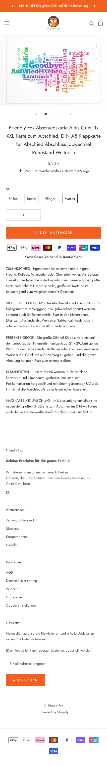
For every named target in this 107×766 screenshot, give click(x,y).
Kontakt (11, 544)
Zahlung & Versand (20, 520)
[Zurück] (36, 114)
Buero (31, 198)
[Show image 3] (56, 114)
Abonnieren (25, 680)
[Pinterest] (7, 492)
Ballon (13, 198)
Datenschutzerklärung (21, 580)
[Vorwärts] (70, 114)
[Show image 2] (51, 114)
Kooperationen (17, 536)
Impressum (14, 597)
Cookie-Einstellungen (21, 605)
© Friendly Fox (53, 705)
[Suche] (91, 23)
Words (70, 198)
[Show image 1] (46, 114)
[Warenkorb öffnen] (100, 22)
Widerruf (12, 588)
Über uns (12, 528)
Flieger (50, 198)
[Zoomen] (96, 46)
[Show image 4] (61, 114)
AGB (9, 572)
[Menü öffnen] (6, 23)
